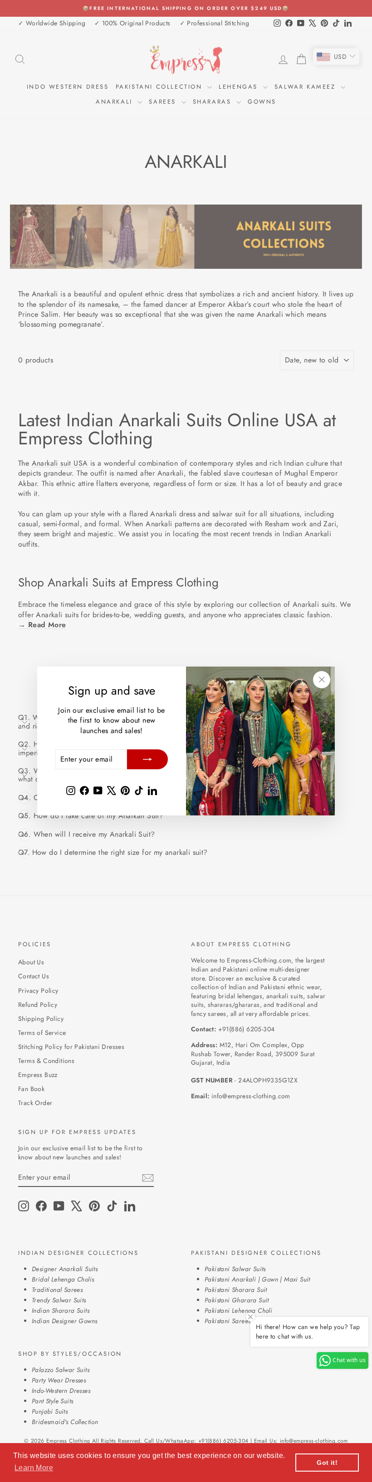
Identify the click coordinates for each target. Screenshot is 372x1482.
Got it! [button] (327, 1462)
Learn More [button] (34, 1468)
